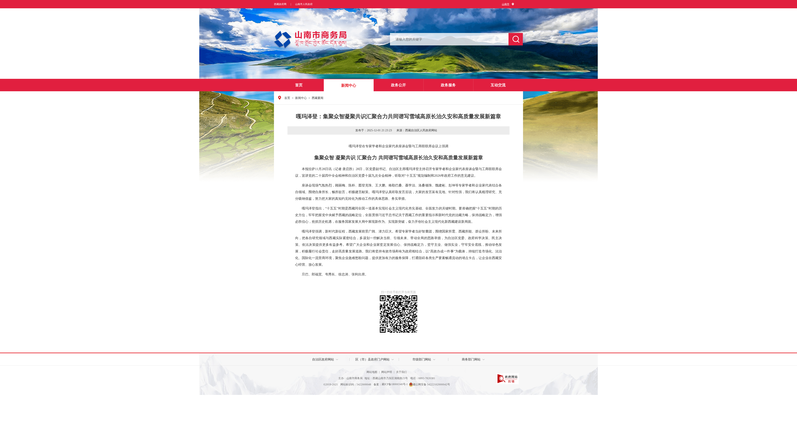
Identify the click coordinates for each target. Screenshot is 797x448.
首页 (299, 85)
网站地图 (372, 372)
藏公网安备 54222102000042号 (431, 384)
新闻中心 (348, 85)
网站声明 (386, 372)
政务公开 (398, 85)
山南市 (505, 4)
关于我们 (401, 372)
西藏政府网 (280, 4)
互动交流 (498, 85)
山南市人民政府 (304, 4)
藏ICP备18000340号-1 (395, 384)
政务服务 (448, 85)
